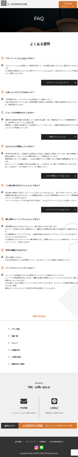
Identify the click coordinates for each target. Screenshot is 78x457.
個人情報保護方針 (56, 442)
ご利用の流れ (16, 357)
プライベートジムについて (58, 83)
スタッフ (14, 343)
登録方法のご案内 (17, 364)
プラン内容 (15, 329)
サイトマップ (30, 442)
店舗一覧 (14, 336)
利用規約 (43, 442)
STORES (68, 5)
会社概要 (18, 442)
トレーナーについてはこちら (57, 210)
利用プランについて (57, 137)
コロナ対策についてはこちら (57, 176)
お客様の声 (15, 350)
